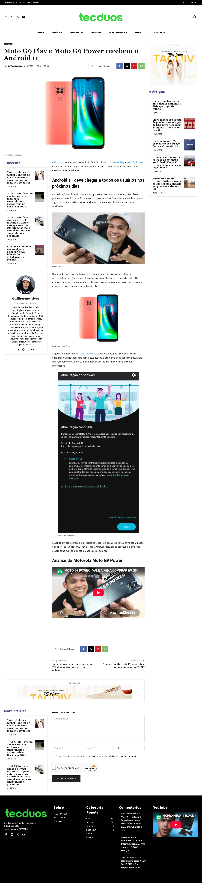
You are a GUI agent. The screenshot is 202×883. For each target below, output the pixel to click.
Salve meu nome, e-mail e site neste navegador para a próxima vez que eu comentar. (96, 756)
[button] (194, 16)
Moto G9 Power (134, 162)
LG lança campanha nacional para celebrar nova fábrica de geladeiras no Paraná (19, 253)
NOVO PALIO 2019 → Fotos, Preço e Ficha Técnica (133, 864)
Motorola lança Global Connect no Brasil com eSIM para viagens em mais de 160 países (18, 177)
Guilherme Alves (15, 66)
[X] (17, 17)
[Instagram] (12, 17)
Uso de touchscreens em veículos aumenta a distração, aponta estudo (166, 105)
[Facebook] (6, 17)
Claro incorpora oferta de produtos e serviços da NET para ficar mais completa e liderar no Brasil (166, 125)
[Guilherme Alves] (25, 284)
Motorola (59, 162)
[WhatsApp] (141, 66)
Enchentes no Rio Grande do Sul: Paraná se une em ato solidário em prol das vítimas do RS (166, 184)
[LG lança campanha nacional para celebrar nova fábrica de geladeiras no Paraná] (40, 250)
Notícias (8, 44)
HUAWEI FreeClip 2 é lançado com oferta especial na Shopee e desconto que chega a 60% (131, 823)
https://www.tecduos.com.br (25, 303)
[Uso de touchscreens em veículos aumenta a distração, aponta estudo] (189, 104)
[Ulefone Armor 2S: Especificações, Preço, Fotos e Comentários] (189, 144)
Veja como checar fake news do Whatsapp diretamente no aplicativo (72, 667)
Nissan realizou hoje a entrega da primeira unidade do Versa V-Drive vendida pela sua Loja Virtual (166, 162)
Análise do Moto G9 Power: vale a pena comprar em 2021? (124, 665)
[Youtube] (23, 17)
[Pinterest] (134, 66)
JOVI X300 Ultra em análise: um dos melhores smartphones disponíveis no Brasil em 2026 (20, 200)
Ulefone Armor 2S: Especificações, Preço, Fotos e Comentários (166, 144)
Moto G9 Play (117, 162)
